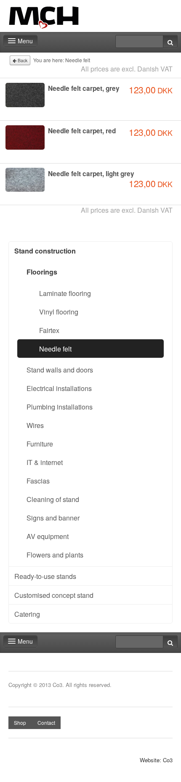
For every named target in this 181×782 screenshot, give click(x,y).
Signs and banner (53, 518)
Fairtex (49, 330)
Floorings (42, 272)
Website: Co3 (156, 760)
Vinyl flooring (58, 311)
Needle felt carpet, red (82, 130)
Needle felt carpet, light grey (91, 173)
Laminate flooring (65, 293)
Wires (35, 425)
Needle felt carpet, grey (84, 88)
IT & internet (45, 462)
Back (21, 60)
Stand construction (45, 251)
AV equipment (48, 536)
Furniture (40, 444)
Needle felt (55, 348)
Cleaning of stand (53, 499)
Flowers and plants (55, 555)
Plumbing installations (60, 407)
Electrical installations (59, 388)
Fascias (38, 481)
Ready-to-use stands (45, 576)
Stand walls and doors (60, 370)
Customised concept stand (53, 595)
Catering (27, 614)
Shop (20, 722)
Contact (46, 722)
